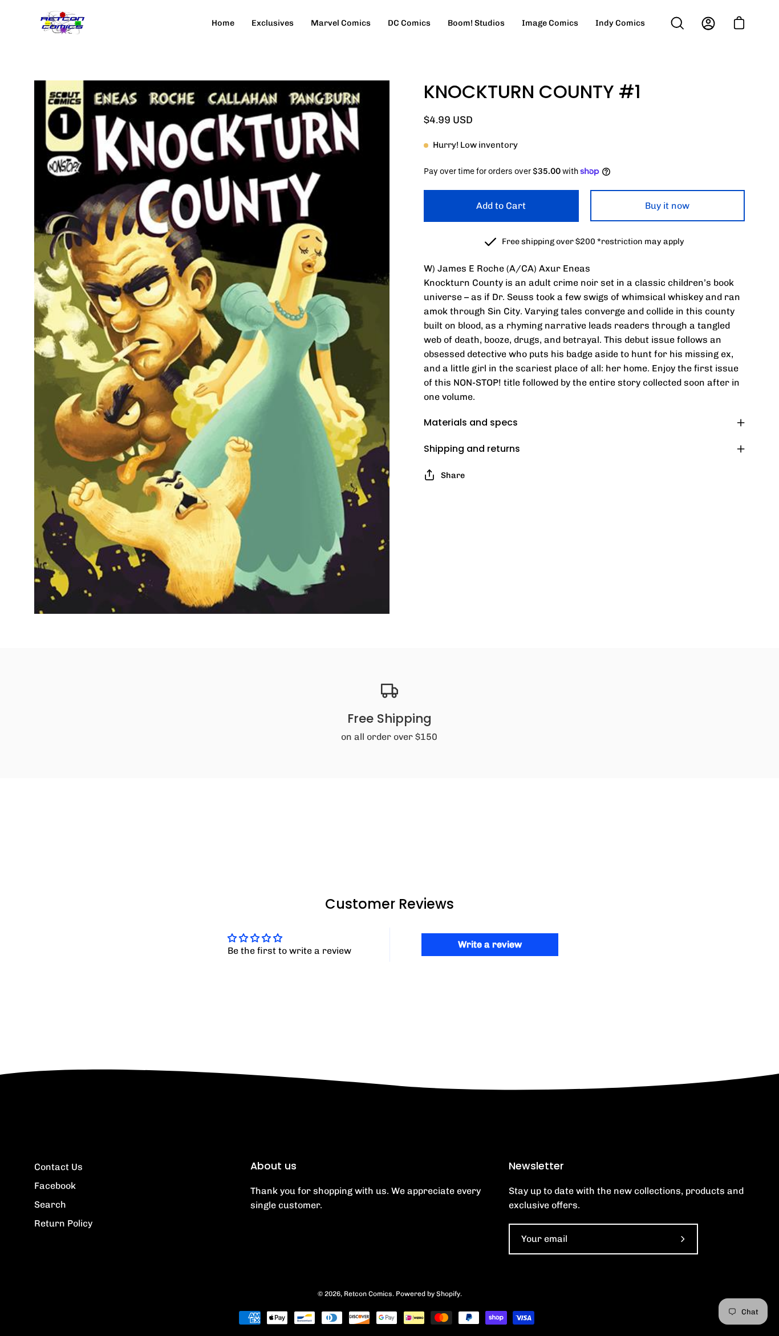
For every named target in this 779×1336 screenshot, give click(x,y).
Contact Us (58, 1166)
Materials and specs (471, 422)
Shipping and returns (472, 448)
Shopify (448, 1294)
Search (50, 1204)
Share (453, 475)
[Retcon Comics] (62, 23)
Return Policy (63, 1223)
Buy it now (667, 205)
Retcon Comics (368, 1294)
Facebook (55, 1185)
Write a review (490, 944)
